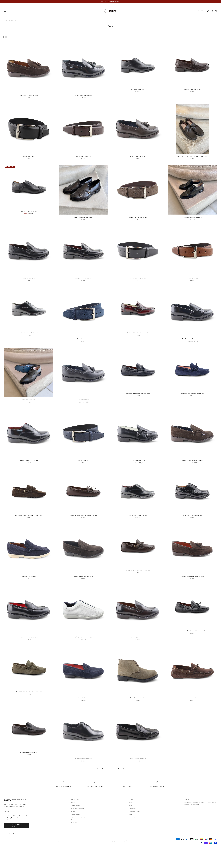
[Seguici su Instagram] (9, 833)
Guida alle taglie (75, 814)
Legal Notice (132, 805)
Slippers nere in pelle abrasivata (83, 95)
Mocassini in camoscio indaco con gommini (192, 393)
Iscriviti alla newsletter (16, 825)
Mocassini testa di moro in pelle (137, 637)
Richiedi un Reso (75, 822)
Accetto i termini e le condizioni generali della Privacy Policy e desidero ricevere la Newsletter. (15, 818)
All (15, 20)
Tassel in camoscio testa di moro (29, 95)
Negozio (11, 20)
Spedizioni (131, 814)
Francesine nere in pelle (137, 89)
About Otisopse (75, 805)
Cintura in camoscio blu (83, 339)
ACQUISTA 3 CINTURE (106, 1)
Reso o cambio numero (135, 811)
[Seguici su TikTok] (14, 833)
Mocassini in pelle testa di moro (192, 89)
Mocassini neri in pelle (29, 278)
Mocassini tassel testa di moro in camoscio (192, 576)
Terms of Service (133, 817)
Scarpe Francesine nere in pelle (28, 211)
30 (118, 768)
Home (5, 20)
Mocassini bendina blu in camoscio (83, 698)
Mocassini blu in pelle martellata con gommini (138, 393)
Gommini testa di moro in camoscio (192, 698)
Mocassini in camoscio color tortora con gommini (29, 692)
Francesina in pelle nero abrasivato (29, 460)
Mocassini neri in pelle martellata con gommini (192, 631)
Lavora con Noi (75, 820)
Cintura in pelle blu (83, 460)
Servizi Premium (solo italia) (78, 817)
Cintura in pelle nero (28, 156)
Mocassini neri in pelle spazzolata (29, 637)
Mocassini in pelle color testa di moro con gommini (83, 515)
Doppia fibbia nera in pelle (138, 460)
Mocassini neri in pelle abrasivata (83, 278)
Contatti (73, 811)
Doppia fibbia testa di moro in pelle (83, 217)
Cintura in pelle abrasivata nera (138, 278)
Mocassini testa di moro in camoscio (83, 576)
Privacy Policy (132, 808)
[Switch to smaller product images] (6, 37)
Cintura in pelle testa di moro (83, 156)
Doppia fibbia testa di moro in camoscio (192, 460)
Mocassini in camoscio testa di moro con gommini (28, 515)
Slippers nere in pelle (83, 399)
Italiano (200, 10)
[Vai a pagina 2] (123, 768)
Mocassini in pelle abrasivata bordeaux (137, 333)
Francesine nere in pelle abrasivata (192, 217)
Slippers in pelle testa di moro (138, 156)
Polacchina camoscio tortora (137, 698)
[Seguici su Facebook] (5, 833)
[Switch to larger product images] (3, 37)
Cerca (73, 802)
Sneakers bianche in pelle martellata (83, 637)
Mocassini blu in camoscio (29, 576)
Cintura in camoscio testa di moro (138, 217)
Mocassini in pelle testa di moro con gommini (138, 570)
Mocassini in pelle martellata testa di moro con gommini (192, 156)
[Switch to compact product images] (9, 37)
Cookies (131, 802)
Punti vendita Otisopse (77, 808)
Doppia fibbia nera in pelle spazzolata (192, 339)
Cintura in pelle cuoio (192, 278)
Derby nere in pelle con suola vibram (192, 515)
